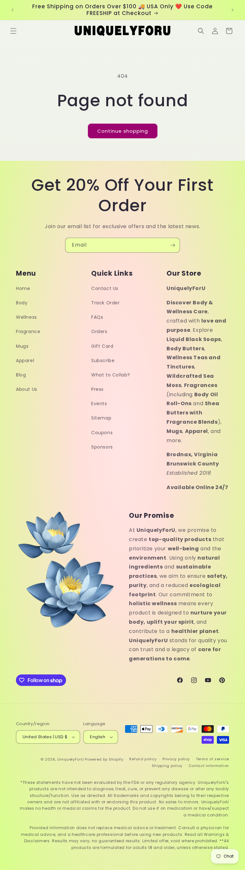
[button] (13, 31)
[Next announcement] (233, 10)
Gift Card (102, 346)
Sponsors (102, 447)
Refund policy (142, 759)
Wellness (26, 317)
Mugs (22, 346)
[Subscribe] (173, 245)
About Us (26, 389)
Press (97, 389)
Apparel (25, 360)
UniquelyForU (70, 759)
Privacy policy (176, 759)
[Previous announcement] (12, 10)
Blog (21, 375)
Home (23, 288)
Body (21, 303)
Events (99, 403)
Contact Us (104, 288)
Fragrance (28, 331)
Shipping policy (167, 765)
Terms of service (212, 759)
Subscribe (103, 360)
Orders (99, 331)
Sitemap (101, 418)
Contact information (209, 765)
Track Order (105, 303)
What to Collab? (110, 375)
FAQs (97, 317)
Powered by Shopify (104, 759)
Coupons (102, 432)
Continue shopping (122, 131)
